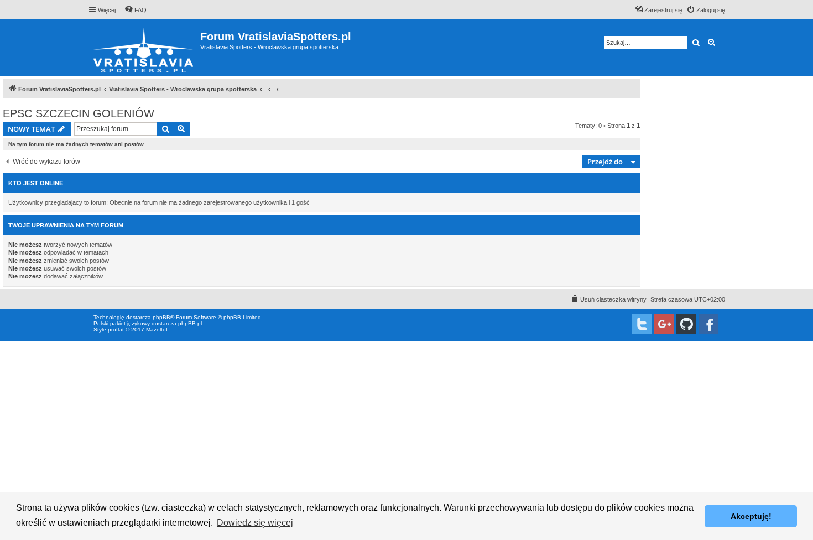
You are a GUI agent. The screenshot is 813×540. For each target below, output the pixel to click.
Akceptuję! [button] (751, 516)
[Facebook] (708, 324)
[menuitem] (135, 10)
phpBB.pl (190, 323)
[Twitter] (642, 324)
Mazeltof (157, 329)
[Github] (686, 324)
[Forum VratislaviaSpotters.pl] (144, 48)
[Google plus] (664, 324)
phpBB (161, 317)
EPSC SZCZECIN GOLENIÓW (78, 113)
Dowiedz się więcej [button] (255, 522)
